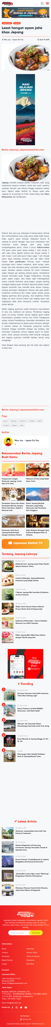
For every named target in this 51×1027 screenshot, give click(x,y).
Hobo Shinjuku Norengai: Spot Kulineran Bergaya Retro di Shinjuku (37, 533)
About (4, 949)
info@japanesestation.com (17, 983)
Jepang (13, 421)
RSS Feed (30, 964)
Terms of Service (32, 956)
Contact (5, 952)
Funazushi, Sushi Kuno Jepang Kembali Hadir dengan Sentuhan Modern (12, 533)
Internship (30, 949)
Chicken (6, 425)
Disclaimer (30, 960)
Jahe (21, 425)
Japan (5, 421)
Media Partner (7, 960)
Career (4, 964)
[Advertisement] (25, 377)
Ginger (14, 425)
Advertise (5, 956)
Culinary (16, 23)
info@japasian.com (14, 1003)
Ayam (39, 421)
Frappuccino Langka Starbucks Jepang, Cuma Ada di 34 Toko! (12, 481)
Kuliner (32, 421)
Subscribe (36, 933)
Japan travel (7, 23)
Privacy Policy (31, 952)
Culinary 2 (23, 421)
